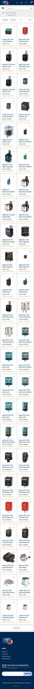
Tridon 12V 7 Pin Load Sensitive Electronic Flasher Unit (8, 42)
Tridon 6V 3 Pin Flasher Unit (24, 617)
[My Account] (21, 2)
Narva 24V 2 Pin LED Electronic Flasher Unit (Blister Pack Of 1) (25, 518)
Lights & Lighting (10, 13)
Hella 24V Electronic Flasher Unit (8, 192)
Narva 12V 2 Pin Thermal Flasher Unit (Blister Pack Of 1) (25, 318)
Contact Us (5, 654)
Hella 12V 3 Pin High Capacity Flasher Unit (7, 267)
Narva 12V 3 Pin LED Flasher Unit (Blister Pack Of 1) (8, 492)
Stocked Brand (6, 659)
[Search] (31, 8)
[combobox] (18, 8)
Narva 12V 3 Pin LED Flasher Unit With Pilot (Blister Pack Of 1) (8, 518)
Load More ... (17, 628)
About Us (4, 651)
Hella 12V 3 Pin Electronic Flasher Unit (25, 142)
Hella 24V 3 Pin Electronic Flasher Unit (25, 167)
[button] (14, 26)
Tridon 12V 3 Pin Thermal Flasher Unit (8, 618)
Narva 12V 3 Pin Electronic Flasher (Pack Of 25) (25, 342)
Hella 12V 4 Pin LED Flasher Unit (8, 91)
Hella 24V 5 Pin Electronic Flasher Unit (8, 242)
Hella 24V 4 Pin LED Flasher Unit (24, 66)
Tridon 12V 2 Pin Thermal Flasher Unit (24, 593)
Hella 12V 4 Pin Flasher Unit (24, 291)
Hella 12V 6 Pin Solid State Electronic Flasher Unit (8, 293)
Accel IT (17, 686)
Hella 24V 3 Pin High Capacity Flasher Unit (24, 267)
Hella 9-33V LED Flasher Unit (24, 116)
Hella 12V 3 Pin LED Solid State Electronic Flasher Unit (8, 218)
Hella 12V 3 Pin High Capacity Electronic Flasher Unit (8, 168)
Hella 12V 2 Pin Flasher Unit (7, 141)
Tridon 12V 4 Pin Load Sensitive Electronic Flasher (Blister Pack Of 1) (8, 118)
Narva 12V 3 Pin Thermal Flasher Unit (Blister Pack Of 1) (8, 343)
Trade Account (6, 656)
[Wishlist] (25, 3)
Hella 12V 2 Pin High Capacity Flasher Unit (24, 242)
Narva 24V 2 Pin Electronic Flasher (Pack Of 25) (25, 367)
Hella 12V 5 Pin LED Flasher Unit (8, 66)
